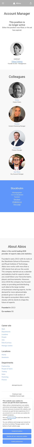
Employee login (17, 394)
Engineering (6, 366)
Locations (5, 334)
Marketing (5, 377)
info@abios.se (17, 202)
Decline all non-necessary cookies (17, 436)
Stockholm (5, 357)
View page (17, 204)
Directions (17, 199)
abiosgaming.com (17, 385)
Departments (6, 332)
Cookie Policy (12, 417)
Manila (4, 355)
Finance (4, 380)
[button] (30, 3)
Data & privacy (6, 343)
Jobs (3, 340)
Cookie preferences (17, 441)
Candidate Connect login (17, 396)
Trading (4, 371)
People (4, 337)
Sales (3, 374)
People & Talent (7, 369)
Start (3, 329)
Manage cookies (7, 346)
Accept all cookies (17, 431)
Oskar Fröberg (17, 61)
